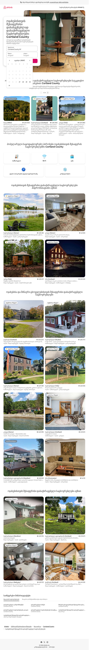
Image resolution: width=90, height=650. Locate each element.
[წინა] (41, 92)
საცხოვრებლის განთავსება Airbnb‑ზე (71, 7)
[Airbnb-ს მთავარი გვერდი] (8, 7)
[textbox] (14, 55)
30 (30, 82)
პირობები (52, 647)
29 (26, 82)
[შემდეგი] (47, 92)
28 (23, 82)
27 (19, 82)
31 (9, 85)
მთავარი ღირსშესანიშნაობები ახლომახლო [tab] (34, 599)
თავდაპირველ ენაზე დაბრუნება (59, 2)
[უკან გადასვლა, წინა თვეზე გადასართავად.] (9, 60)
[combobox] (22, 49)
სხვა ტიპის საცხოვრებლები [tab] (11, 599)
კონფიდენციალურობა (40, 647)
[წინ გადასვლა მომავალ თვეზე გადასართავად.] (29, 60)
